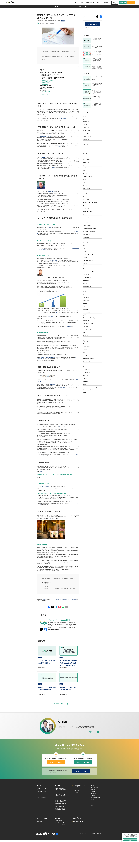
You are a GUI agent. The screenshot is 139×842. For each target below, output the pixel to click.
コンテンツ (85, 251)
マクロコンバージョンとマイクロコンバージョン (50, 74)
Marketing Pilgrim (87, 312)
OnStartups (86, 274)
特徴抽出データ (45, 94)
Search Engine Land (88, 390)
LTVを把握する (51, 316)
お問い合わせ (77, 818)
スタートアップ (86, 234)
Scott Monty (86, 217)
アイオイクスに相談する (56, 762)
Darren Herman (87, 225)
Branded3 (85, 243)
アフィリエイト (86, 130)
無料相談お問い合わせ (130, 2)
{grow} (84, 214)
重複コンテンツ (86, 320)
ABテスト (85, 142)
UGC (84, 165)
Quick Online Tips (87, 315)
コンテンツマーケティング (89, 254)
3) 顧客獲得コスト (45, 82)
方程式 (41, 472)
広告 (84, 266)
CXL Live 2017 (51, 191)
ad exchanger (86, 219)
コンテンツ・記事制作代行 (41, 797)
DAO (84, 364)
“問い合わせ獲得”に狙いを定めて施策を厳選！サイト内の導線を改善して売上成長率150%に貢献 (60, 809)
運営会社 (98, 2)
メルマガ (85, 153)
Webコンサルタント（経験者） (60, 822)
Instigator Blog (86, 369)
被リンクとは (93, 799)
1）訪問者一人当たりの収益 (47, 80)
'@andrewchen (86, 188)
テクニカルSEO (86, 162)
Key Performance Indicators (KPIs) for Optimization (64, 599)
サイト (84, 168)
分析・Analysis (86, 159)
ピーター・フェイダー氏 (64, 427)
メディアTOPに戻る (58, 704)
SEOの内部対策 (93, 793)
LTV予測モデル (43, 90)
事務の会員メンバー (46, 486)
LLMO (84, 116)
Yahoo (84, 343)
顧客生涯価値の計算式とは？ (46, 85)
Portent (85, 240)
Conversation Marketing (89, 317)
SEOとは (92, 785)
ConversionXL (86, 191)
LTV (56, 312)
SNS (84, 245)
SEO (84, 248)
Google (84, 378)
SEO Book (85, 381)
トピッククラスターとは (95, 787)
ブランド (85, 263)
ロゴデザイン (86, 139)
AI (83, 205)
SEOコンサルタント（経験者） (60, 824)
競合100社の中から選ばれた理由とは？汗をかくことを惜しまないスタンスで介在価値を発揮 (60, 805)
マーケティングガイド (69, 6)
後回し (43, 157)
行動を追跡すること (64, 387)
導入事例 (57, 786)
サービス (76, 2)
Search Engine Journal (88, 366)
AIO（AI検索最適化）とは (95, 797)
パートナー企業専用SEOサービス (42, 795)
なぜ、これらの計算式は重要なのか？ (47, 87)
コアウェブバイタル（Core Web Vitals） (96, 804)
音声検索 (85, 185)
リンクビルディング (87, 136)
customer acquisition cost (50, 260)
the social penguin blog (89, 271)
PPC (84, 352)
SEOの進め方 (86, 121)
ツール (84, 156)
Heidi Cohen (86, 222)
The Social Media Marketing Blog (91, 387)
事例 (82, 2)
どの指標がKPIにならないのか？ (46, 75)
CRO (84, 182)
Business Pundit (87, 289)
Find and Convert (87, 268)
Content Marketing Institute (90, 228)
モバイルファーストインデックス (90, 202)
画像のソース (70, 308)
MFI (84, 150)
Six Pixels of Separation (89, 231)
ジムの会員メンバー (46, 91)
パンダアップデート (87, 257)
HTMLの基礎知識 (94, 801)
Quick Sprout (86, 346)
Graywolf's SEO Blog (88, 323)
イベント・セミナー (90, 2)
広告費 (84, 179)
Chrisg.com (86, 326)
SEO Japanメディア (115, 3)
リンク (84, 384)
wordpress (85, 147)
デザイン (85, 124)
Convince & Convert (88, 294)
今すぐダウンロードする (83, 762)
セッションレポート (87, 208)
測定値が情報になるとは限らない (67, 118)
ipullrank (85, 119)
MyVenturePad (86, 297)
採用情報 (106, 2)
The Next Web (86, 306)
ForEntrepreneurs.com (42, 277)
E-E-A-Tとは (93, 795)
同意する (130, 840)
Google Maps (86, 127)
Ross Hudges (86, 196)
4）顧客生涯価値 (45, 84)
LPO (84, 338)
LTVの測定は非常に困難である (48, 357)
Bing (84, 332)
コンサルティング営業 (58, 820)
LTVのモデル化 (43, 88)
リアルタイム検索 (87, 361)
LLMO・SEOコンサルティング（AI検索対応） (42, 792)
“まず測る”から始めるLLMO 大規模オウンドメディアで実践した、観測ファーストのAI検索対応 (60, 800)
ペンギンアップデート (88, 260)
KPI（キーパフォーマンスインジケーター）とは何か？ (51, 72)
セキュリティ (86, 145)
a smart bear (86, 280)
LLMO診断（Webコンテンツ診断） (42, 789)
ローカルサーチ (86, 372)
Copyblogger (86, 341)
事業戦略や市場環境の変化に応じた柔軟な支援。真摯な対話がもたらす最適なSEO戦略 (60, 789)
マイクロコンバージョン (45, 136)
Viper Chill (85, 375)
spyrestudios (86, 237)
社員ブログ (81, 6)
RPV (50, 227)
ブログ (56, 6)
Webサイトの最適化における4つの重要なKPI (49, 78)
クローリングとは (94, 789)
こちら (58, 146)
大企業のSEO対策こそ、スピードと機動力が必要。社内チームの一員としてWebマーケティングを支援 (60, 794)
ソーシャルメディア (87, 329)
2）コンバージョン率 (46, 81)
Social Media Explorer (88, 358)
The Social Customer (88, 292)
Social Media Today (88, 286)
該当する (54, 167)
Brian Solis (85, 335)
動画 (84, 170)
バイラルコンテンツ (87, 176)
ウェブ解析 (85, 355)
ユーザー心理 (86, 133)
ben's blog (85, 283)
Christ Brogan (86, 309)
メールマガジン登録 (92, 24)
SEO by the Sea (86, 392)
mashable (85, 194)
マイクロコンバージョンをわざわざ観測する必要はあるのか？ (52, 77)
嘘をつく (69, 326)
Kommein (85, 303)
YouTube (85, 173)
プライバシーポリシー (83, 833)
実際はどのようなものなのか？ (46, 93)
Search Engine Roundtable (89, 211)
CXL (44, 599)
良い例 (50, 518)
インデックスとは (94, 791)
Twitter (85, 349)
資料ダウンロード (122, 2)
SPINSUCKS (86, 300)
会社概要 (39, 822)
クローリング (86, 199)
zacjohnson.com (87, 277)
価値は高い (52, 384)
